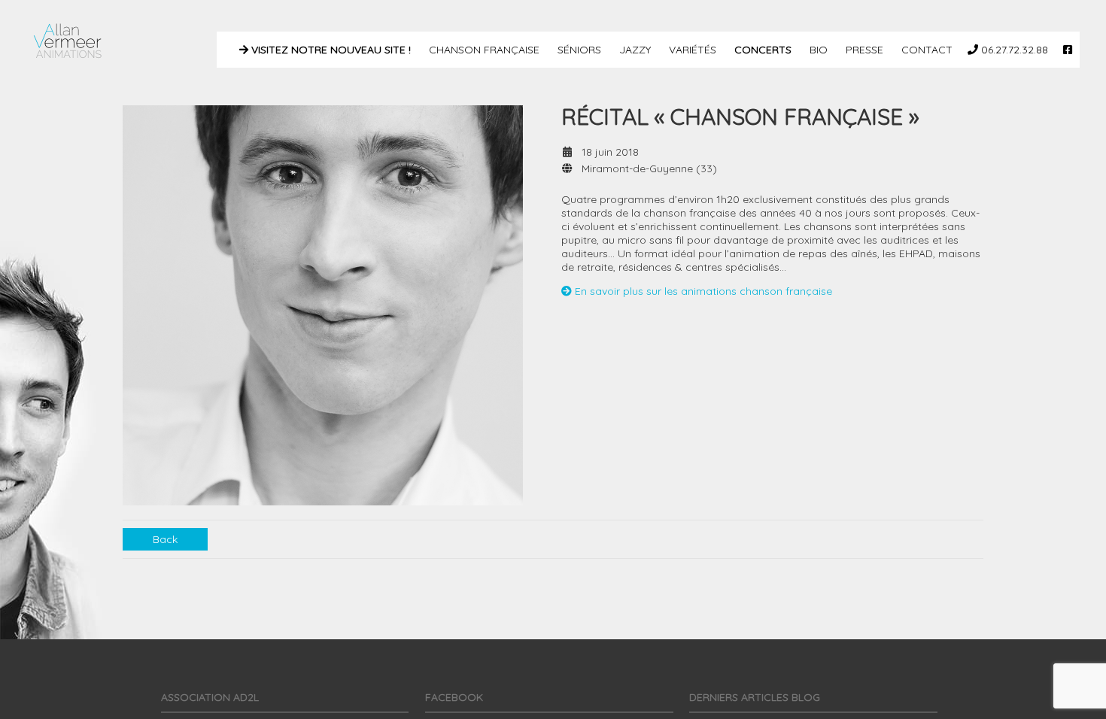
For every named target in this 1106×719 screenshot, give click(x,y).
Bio (817, 49)
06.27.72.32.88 (1013, 49)
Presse (863, 49)
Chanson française (482, 49)
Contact (925, 49)
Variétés (691, 49)
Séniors (578, 49)
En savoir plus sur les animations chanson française (702, 291)
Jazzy (633, 49)
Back (165, 539)
